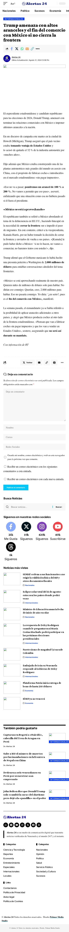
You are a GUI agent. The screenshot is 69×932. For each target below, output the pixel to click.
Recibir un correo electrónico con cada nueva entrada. (35, 479)
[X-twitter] (27, 825)
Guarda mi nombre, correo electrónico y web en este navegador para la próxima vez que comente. (36, 457)
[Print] (54, 362)
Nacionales (29, 585)
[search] (53, 3)
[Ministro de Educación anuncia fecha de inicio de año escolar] (12, 614)
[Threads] (11, 551)
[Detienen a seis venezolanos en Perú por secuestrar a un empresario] (57, 776)
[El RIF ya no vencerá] (12, 703)
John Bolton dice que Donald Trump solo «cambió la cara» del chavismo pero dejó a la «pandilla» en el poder (24, 794)
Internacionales (14, 19)
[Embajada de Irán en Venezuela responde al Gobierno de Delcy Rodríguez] (12, 670)
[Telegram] (11, 825)
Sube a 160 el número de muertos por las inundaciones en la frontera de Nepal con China (24, 757)
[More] (37, 48)
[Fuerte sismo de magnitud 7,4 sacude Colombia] (12, 654)
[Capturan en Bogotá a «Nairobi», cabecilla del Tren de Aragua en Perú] (57, 738)
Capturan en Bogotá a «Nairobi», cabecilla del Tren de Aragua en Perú (23, 738)
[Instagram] (41, 531)
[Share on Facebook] (11, 48)
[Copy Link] (32, 48)
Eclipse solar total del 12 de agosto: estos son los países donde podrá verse (42, 595)
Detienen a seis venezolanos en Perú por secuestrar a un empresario (22, 776)
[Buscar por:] (30, 507)
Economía (29, 691)
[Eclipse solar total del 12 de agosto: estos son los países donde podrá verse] (12, 596)
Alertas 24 (16, 57)
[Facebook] (11, 531)
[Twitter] (26, 531)
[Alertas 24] (34, 3)
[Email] (27, 48)
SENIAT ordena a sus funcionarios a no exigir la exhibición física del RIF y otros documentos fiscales (44, 578)
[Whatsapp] (5, 825)
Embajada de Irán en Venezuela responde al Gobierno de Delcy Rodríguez (40, 669)
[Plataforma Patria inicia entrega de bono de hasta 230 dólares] (12, 687)
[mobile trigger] (6, 3)
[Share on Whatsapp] (22, 48)
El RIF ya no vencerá (34, 698)
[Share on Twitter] (16, 48)
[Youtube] (57, 531)
